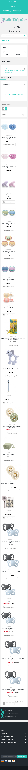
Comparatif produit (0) (6, 104)
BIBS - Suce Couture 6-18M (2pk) (8, 629)
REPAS (6, 68)
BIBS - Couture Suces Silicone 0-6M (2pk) (10, 542)
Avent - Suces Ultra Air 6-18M (8, 280)
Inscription (9, 12)
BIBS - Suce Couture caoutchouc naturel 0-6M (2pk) (13, 659)
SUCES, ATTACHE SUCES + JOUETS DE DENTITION (14, 71)
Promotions (6, 10)
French (15, 1)
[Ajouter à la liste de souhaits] (6, 121)
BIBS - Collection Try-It (8, 512)
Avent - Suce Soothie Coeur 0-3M (9, 138)
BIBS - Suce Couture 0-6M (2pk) (8, 600)
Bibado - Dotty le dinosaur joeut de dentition (12, 369)
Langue (10, 1)
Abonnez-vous (22, 756)
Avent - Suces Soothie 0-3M (8, 195)
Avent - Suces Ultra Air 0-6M (8, 224)
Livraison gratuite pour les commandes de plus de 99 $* (13, 5)
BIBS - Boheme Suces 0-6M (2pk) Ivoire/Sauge (12, 427)
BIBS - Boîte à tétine (8, 454)
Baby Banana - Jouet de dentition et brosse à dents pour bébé (13, 339)
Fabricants (7, 84)
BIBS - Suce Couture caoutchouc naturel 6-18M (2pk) (13, 690)
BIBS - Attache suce (8, 397)
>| (16, 703)
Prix (4, 48)
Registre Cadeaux (17, 10)
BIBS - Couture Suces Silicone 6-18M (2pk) (10, 572)
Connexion (18, 12)
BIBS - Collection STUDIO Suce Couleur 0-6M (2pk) (12, 484)
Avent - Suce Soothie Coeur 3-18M (9, 167)
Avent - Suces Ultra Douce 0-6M (8, 308)
